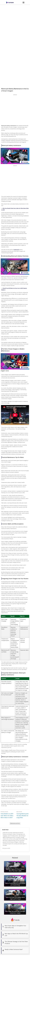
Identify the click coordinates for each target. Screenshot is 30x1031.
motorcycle (16, 249)
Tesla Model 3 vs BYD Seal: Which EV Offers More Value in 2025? (7, 815)
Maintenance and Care (15, 823)
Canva (7, 370)
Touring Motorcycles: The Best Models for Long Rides (22, 815)
